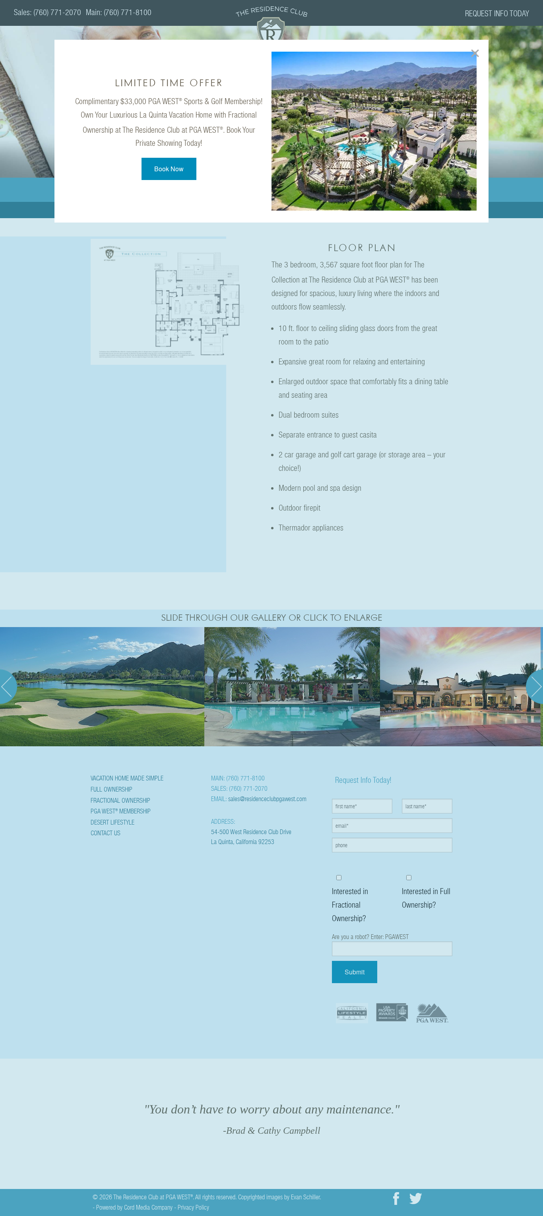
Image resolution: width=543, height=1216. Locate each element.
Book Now (169, 168)
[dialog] (271, 131)
